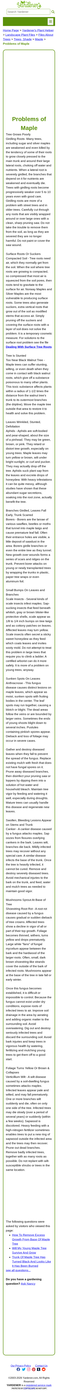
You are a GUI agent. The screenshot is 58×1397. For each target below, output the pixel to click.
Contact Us (41, 1365)
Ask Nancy (28, 1283)
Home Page (11, 30)
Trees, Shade (23, 39)
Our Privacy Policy (21, 1365)
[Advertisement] (29, 81)
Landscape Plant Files (20, 34)
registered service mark (39, 1385)
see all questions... (18, 1270)
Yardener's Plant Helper (38, 30)
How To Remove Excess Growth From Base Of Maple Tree (31, 1239)
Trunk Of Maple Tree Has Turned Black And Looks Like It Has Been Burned (31, 1261)
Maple (39, 39)
